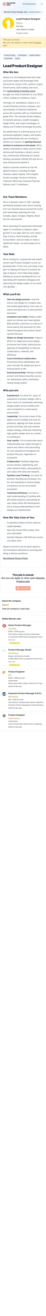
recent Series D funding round (21, 91)
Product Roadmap (40, 659)
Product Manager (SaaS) (19, 650)
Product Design (9, 55)
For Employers (29, 4)
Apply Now (24, 588)
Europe (21, 634)
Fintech (30, 724)
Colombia (22, 702)
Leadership (8, 58)
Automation (14, 637)
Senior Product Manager (19, 625)
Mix (9, 675)
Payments (11, 705)
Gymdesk (12, 628)
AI (9, 637)
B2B (20, 637)
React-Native (18, 683)
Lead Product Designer (28, 19)
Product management (30, 637)
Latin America (21, 29)
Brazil (28, 702)
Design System (35, 55)
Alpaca (19, 23)
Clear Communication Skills (17, 724)
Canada (31, 29)
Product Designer (16, 715)
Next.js (10, 683)
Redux (26, 683)
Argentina (39, 702)
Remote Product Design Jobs (16, 12)
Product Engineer (16, 671)
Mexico (32, 702)
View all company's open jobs (16, 608)
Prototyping (22, 55)
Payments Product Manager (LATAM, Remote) (26, 693)
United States (34, 634)
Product (37, 42)
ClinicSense (13, 653)
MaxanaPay (13, 697)
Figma (17, 58)
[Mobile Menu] (41, 3)
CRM (15, 659)
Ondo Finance (14, 718)
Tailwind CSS (33, 683)
